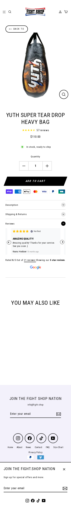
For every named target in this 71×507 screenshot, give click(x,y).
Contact (38, 447)
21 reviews (30, 260)
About (19, 447)
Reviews (10, 223)
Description (11, 204)
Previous (9, 242)
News (28, 447)
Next (62, 242)
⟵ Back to (16, 29)
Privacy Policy (36, 452)
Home (10, 447)
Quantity (35, 156)
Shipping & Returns (16, 214)
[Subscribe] (64, 488)
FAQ (48, 447)
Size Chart (58, 447)
